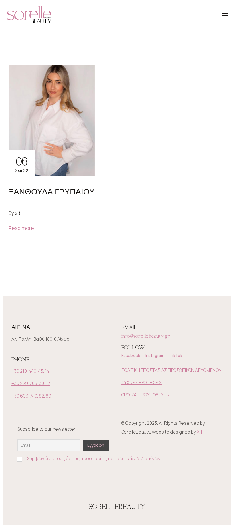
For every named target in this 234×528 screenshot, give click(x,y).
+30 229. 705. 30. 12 (30, 383)
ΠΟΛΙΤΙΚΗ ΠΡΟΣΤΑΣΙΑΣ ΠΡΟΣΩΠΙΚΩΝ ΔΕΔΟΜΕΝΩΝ (171, 370)
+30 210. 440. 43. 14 (30, 371)
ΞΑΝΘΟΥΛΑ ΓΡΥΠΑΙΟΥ (52, 191)
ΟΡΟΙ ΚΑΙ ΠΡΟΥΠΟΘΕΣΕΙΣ (145, 395)
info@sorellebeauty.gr (145, 335)
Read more (21, 228)
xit (18, 213)
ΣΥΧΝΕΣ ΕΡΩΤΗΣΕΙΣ (141, 382)
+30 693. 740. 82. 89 (31, 396)
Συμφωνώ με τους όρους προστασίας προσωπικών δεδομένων (93, 458)
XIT (200, 432)
